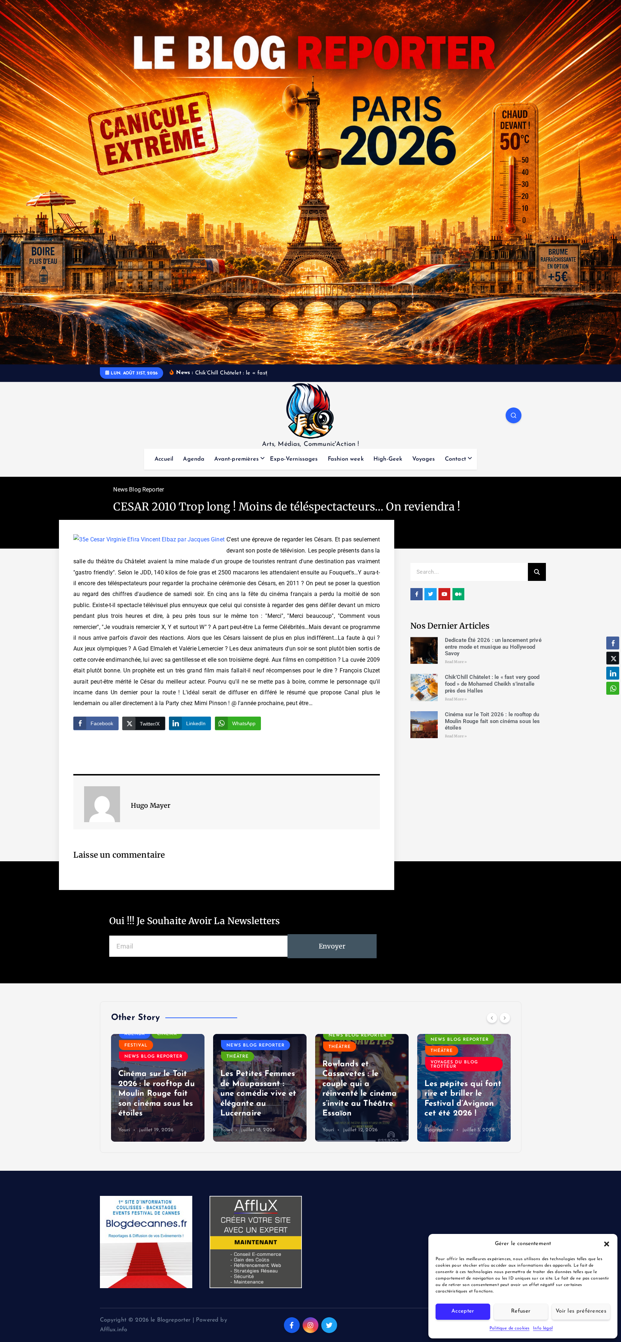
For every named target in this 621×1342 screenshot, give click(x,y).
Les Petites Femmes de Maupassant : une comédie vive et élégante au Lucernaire (258, 1094)
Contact (455, 459)
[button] (606, 1244)
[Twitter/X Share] (612, 658)
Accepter (462, 1311)
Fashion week (346, 459)
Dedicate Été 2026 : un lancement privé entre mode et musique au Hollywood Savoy (493, 647)
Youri (124, 1130)
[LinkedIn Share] (612, 673)
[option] (157, 1088)
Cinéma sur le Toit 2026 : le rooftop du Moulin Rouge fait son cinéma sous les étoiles (492, 721)
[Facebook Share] (612, 643)
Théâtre (237, 1056)
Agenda (193, 459)
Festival (136, 1045)
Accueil (164, 459)
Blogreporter (439, 1130)
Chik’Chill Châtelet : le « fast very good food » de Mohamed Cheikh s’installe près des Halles (492, 684)
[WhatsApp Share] (612, 688)
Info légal (543, 1328)
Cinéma (167, 1034)
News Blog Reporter (138, 489)
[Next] (505, 1017)
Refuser (520, 1311)
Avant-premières (236, 459)
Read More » (456, 662)
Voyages (423, 459)
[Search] (537, 572)
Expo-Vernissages (294, 459)
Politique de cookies (509, 1328)
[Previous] (492, 1017)
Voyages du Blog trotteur (454, 1064)
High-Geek (387, 459)
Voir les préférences (581, 1311)
